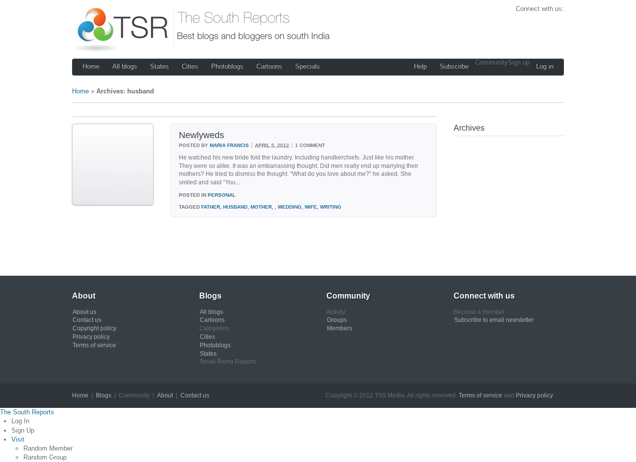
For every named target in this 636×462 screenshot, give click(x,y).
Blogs (103, 395)
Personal (222, 195)
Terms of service (94, 345)
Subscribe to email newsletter (494, 319)
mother (261, 207)
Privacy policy (91, 336)
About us (84, 311)
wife (311, 207)
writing (330, 207)
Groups (337, 319)
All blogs (124, 66)
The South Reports (27, 412)
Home (90, 66)
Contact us (87, 319)
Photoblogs (227, 66)
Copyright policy (94, 328)
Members (339, 328)
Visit (17, 439)
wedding (290, 207)
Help (420, 66)
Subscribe (454, 66)
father (210, 207)
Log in (545, 66)
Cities (190, 66)
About (165, 395)
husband (235, 207)
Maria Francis (229, 145)
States (159, 66)
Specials (307, 66)
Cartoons (269, 66)
